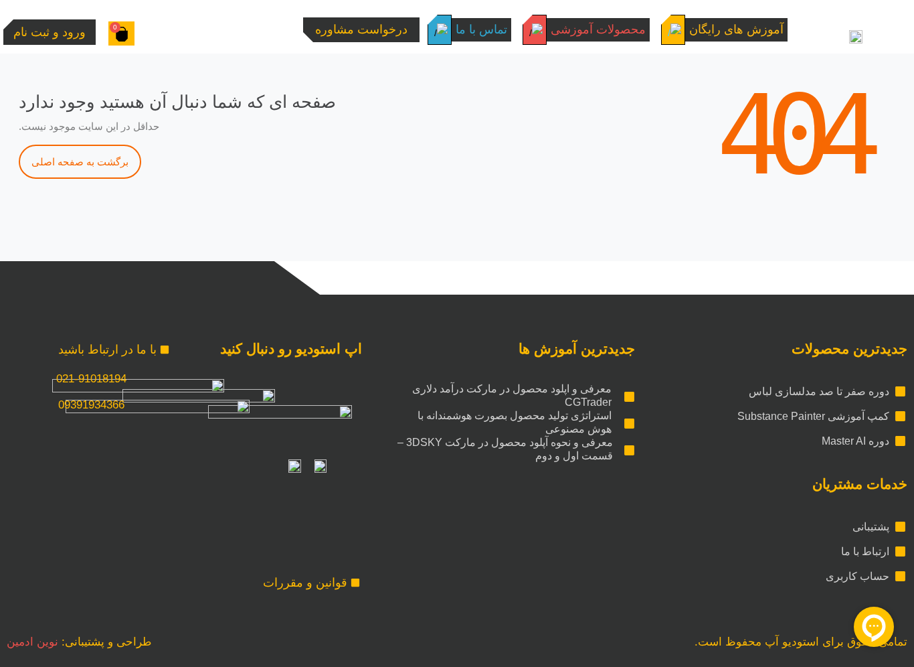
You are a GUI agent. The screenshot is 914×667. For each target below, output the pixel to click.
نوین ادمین (32, 642)
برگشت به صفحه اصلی (79, 161)
